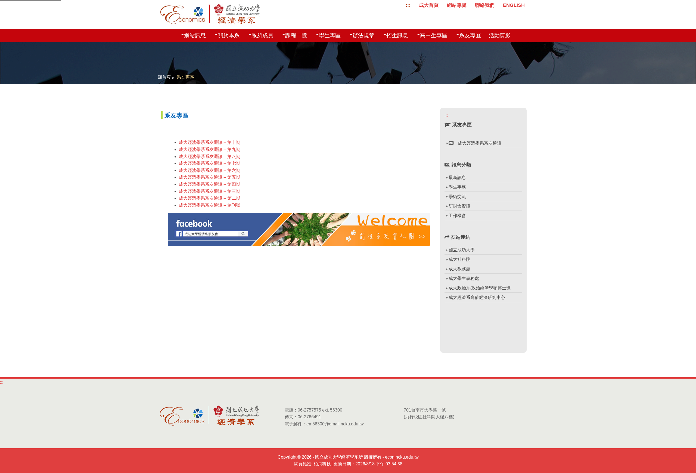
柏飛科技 (322, 464)
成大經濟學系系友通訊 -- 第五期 (209, 177)
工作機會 (457, 215)
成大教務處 (459, 269)
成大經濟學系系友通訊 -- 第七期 (209, 163)
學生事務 (457, 187)
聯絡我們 (485, 5)
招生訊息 (397, 35)
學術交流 (457, 196)
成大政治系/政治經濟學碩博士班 (480, 288)
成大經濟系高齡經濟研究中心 (477, 297)
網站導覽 (457, 5)
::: (408, 5)
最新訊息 (457, 177)
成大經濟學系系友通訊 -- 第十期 (209, 142)
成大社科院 (459, 259)
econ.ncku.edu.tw (402, 457)
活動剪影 (500, 35)
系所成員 (262, 35)
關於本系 (229, 35)
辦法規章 (363, 35)
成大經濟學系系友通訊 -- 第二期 (209, 198)
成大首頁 (429, 5)
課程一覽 (296, 35)
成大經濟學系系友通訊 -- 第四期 (209, 184)
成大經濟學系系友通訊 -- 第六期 (209, 170)
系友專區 (470, 35)
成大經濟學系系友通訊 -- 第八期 (209, 156)
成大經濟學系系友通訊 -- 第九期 (209, 149)
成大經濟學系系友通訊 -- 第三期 (209, 191)
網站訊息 (195, 35)
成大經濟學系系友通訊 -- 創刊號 (209, 205)
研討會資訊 (459, 206)
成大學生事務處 (464, 278)
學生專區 (330, 35)
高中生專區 (433, 35)
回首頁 (164, 77)
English (514, 5)
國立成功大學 (462, 250)
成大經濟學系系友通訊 (477, 143)
